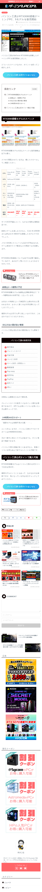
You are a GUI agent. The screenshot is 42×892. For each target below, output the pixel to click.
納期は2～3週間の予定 (18, 98)
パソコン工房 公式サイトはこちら (21, 75)
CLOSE (35, 89)
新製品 (23, 509)
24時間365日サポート (17, 103)
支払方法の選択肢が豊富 (18, 100)
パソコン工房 (15, 509)
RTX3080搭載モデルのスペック (20, 94)
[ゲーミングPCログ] (21, 7)
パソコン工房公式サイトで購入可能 (22, 108)
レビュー (7, 888)
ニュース (5, 12)
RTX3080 (5, 509)
